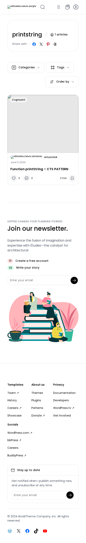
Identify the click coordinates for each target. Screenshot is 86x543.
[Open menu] (58, 7)
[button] (76, 7)
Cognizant (18, 99)
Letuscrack (50, 157)
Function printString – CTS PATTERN (39, 169)
